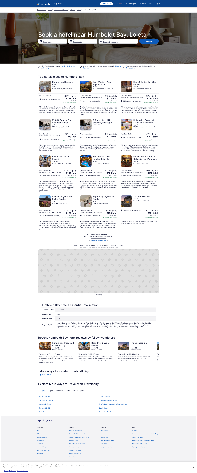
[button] (98, 384)
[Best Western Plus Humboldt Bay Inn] (98, 173)
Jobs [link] (38, 434)
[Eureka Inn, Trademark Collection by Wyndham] (139, 173)
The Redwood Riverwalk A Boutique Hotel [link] (113, 404)
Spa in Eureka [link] (103, 408)
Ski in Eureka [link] (43, 412)
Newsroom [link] (40, 443)
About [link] (38, 430)
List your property (131, 4)
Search (149, 41)
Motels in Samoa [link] (44, 396)
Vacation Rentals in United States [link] (78, 434)
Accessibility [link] (104, 443)
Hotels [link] (50, 10)
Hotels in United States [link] (75, 430)
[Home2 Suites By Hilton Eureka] (139, 98)
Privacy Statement (10, 471)
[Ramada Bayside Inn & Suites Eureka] (58, 212)
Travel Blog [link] (72, 457)
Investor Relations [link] (42, 447)
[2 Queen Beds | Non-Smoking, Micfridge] (98, 135)
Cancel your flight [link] (137, 437)
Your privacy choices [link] (107, 447)
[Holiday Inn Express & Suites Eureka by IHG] (139, 135)
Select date (47, 42)
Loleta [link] (79, 10)
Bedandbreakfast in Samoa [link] (108, 400)
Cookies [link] (103, 434)
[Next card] (156, 352)
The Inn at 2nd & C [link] (45, 408)
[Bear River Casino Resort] (58, 173)
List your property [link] (42, 437)
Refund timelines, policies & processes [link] (143, 440)
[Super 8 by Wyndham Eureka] (98, 212)
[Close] (193, 467)
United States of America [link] (61, 10)
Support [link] (134, 430)
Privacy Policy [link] (105, 430)
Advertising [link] (40, 453)
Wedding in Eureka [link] (45, 404)
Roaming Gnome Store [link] (43, 450)
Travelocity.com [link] (41, 10)
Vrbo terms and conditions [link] (108, 440)
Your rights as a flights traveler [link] (141, 447)
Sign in (158, 4)
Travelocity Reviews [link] (74, 447)
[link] (54, 375)
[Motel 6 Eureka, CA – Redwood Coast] (58, 135)
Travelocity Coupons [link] (75, 450)
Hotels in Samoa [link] (104, 396)
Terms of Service (22, 471)
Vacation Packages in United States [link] (79, 437)
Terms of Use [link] (104, 437)
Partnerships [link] (40, 440)
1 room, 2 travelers (110, 42)
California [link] (72, 10)
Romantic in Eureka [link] (105, 412)
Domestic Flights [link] (73, 440)
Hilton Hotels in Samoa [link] (46, 400)
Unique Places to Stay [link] (75, 453)
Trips (150, 4)
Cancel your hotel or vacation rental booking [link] (145, 434)
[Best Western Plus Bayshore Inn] (98, 98)
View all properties (98, 240)
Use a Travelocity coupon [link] (139, 443)
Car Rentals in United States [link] (77, 443)
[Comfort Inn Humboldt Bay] (58, 98)
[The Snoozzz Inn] (139, 212)
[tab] (42, 390)
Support (143, 4)
